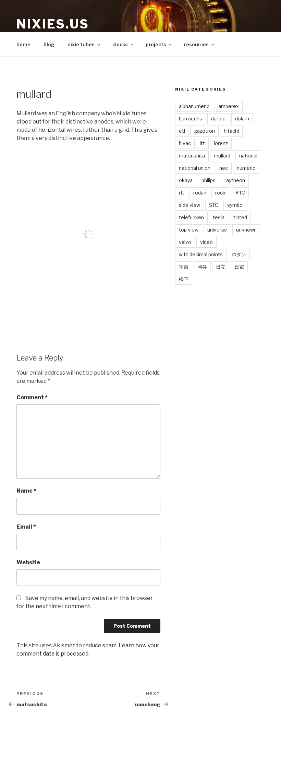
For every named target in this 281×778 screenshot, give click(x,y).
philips (208, 180)
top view (188, 230)
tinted (240, 217)
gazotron (204, 131)
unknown (246, 230)
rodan (199, 193)
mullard (222, 155)
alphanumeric (194, 106)
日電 (239, 267)
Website (28, 562)
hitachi (231, 131)
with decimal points (201, 254)
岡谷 (202, 267)
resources (196, 44)
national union (194, 168)
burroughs (190, 118)
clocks (120, 44)
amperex (228, 106)
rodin (221, 193)
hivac (185, 143)
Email (26, 526)
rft (181, 193)
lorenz (221, 143)
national (248, 155)
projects (156, 44)
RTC (240, 193)
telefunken (191, 217)
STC (213, 205)
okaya (186, 180)
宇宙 (183, 267)
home (23, 44)
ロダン (239, 254)
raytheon (234, 180)
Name (26, 490)
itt (202, 143)
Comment (32, 397)
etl (182, 131)
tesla (218, 217)
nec (223, 168)
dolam (242, 118)
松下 (183, 279)
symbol (235, 205)
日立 (220, 267)
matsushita (192, 155)
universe (217, 230)
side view (189, 205)
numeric (246, 168)
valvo (185, 242)
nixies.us (52, 24)
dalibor (218, 118)
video (206, 242)
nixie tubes (81, 44)
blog (49, 44)
